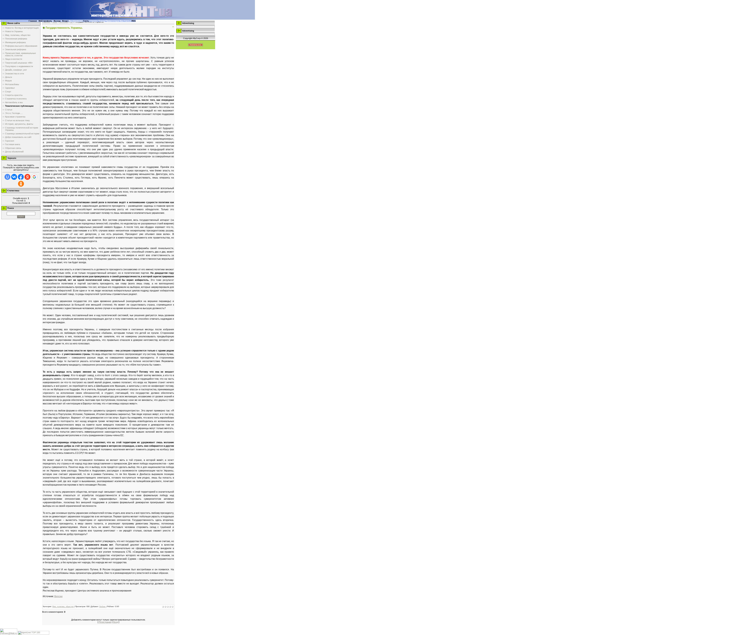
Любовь (102, 607)
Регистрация (105, 622)
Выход (57, 21)
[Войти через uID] (7, 177)
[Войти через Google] (34, 177)
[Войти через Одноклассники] (21, 184)
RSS (134, 21)
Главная (33, 21)
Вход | (65, 21)
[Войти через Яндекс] (27, 177)
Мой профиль (45, 21)
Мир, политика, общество (63, 607)
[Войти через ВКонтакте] (14, 177)
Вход (115, 622)
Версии (58, 596)
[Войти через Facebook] (21, 177)
